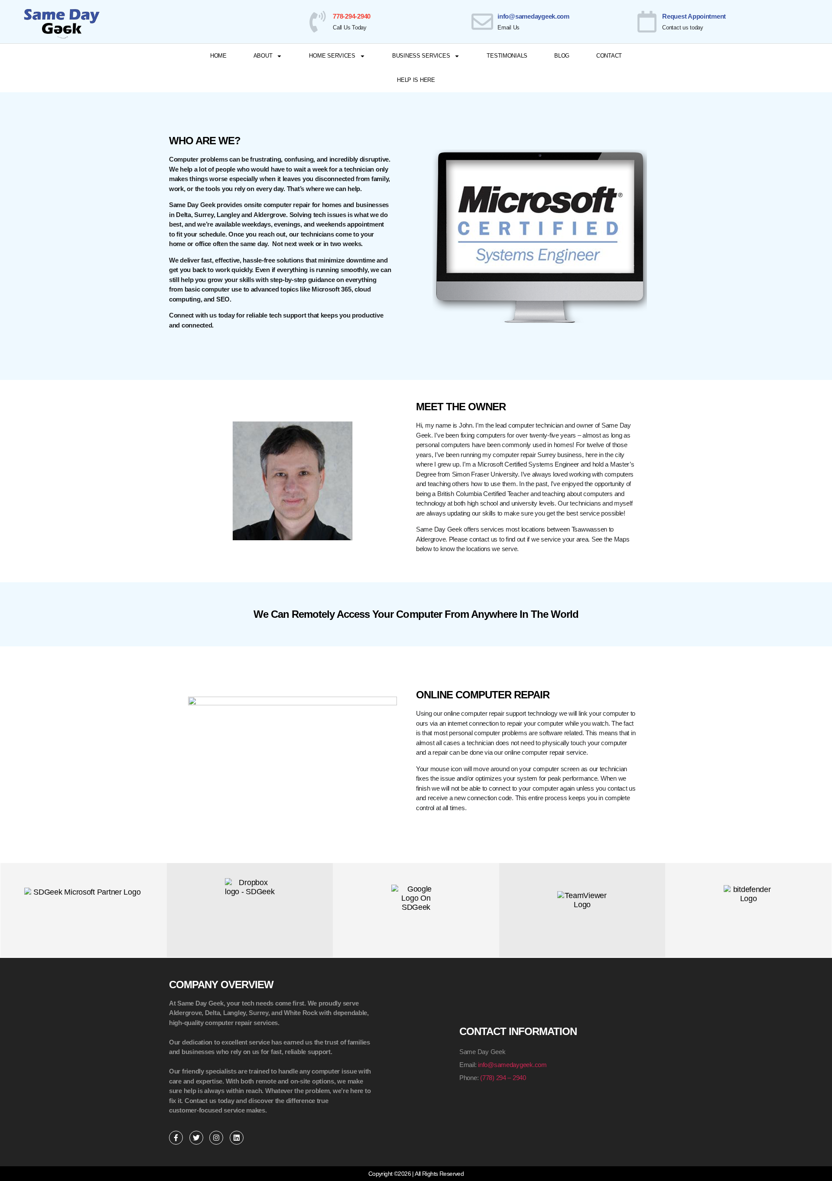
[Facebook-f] (176, 1138)
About (263, 55)
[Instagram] (216, 1138)
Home (218, 55)
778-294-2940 (351, 16)
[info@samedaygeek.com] (482, 21)
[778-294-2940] (317, 21)
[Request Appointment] (647, 21)
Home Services (332, 55)
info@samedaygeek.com (533, 16)
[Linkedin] (237, 1138)
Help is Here (416, 80)
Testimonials (507, 55)
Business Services (421, 55)
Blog (561, 55)
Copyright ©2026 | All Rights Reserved (416, 1173)
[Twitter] (196, 1138)
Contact (609, 55)
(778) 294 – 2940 (503, 1077)
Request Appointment (694, 16)
